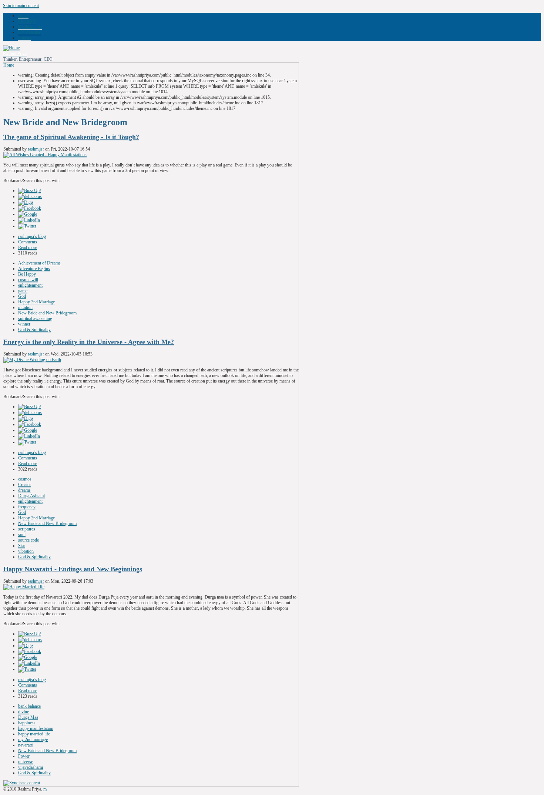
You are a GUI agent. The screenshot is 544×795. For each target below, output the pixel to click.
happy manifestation (35, 728)
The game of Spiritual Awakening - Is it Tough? (71, 137)
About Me (27, 21)
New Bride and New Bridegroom (47, 313)
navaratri (25, 745)
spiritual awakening (35, 318)
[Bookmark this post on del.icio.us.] (30, 196)
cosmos (24, 479)
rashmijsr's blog (32, 236)
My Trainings (30, 26)
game (22, 290)
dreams (24, 490)
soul (22, 534)
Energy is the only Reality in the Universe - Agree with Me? (88, 342)
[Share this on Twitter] (27, 226)
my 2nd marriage (33, 739)
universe (25, 761)
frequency (27, 506)
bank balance (29, 706)
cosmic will (28, 279)
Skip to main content (21, 5)
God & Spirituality (34, 329)
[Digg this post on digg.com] (25, 202)
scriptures (26, 529)
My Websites (29, 32)
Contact (24, 37)
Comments (27, 242)
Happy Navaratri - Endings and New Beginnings (72, 569)
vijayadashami (30, 767)
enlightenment (30, 285)
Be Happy (27, 274)
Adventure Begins (34, 268)
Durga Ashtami (31, 495)
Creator (24, 484)
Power (24, 756)
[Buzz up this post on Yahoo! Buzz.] (29, 190)
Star (21, 545)
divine (23, 711)
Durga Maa (28, 717)
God (22, 296)
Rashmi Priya (15, 53)
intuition (25, 307)
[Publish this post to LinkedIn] (29, 220)
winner (24, 324)
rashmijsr (36, 149)
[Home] (11, 48)
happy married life (34, 734)
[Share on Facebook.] (29, 208)
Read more (27, 247)
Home (23, 15)
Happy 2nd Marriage (36, 301)
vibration (26, 551)
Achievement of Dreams (39, 263)
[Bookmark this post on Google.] (27, 214)
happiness (27, 722)
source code (28, 540)
